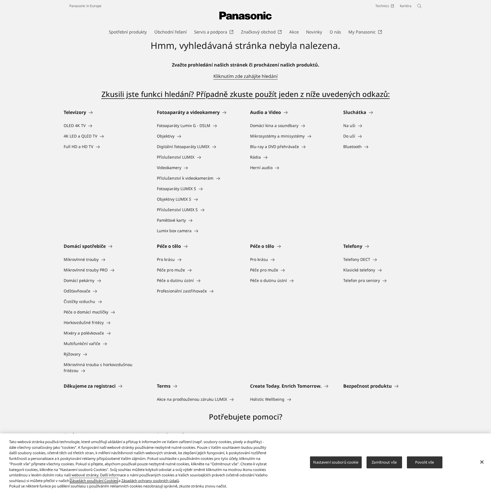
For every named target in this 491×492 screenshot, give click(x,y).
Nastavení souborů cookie (335, 462)
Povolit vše (424, 462)
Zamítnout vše (384, 462)
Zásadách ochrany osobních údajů (150, 480)
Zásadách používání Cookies (94, 480)
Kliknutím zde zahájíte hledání (245, 76)
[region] (245, 462)
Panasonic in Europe (85, 5)
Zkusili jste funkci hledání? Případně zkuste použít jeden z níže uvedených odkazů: (245, 94)
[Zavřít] (482, 462)
